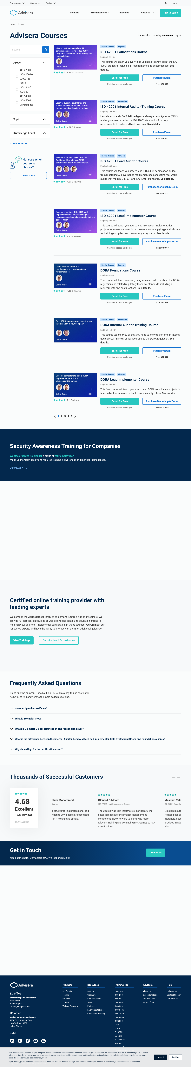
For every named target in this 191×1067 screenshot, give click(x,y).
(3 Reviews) (74, 291)
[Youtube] (35, 1041)
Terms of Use (148, 1002)
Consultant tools (150, 995)
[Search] (166, 3)
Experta (66, 1002)
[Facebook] (28, 1041)
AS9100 (118, 1043)
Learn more (28, 175)
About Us (147, 991)
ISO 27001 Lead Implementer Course (67, 804)
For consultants (121, 1047)
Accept (161, 1057)
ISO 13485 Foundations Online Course (41, 711)
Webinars (91, 995)
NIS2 (117, 1025)
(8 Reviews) (74, 236)
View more (16, 468)
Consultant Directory (96, 1013)
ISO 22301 (119, 1021)
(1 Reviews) (73, 400)
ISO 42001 (119, 995)
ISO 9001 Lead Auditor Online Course (40, 934)
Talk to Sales (170, 12)
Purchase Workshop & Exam (162, 186)
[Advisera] (21, 985)
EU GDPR (25, 78)
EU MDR (118, 1036)
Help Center (172, 991)
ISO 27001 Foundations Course (131, 804)
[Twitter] (20, 1041)
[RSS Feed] (43, 1041)
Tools (89, 1002)
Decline (175, 1057)
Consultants (26, 104)
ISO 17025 (119, 1013)
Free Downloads (94, 999)
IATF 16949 (120, 1039)
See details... (154, 124)
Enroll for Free (120, 77)
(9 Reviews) (74, 182)
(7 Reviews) (74, 127)
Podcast (91, 1006)
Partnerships (172, 999)
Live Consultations (95, 1010)
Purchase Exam (162, 77)
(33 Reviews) (75, 73)
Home (12, 24)
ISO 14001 (25, 96)
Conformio (67, 991)
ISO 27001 (25, 70)
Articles (90, 991)
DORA (23, 83)
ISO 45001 (25, 100)
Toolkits (66, 995)
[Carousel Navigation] (176, 777)
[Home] (22, 13)
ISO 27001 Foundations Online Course (41, 599)
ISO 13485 (25, 87)
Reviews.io (22, 821)
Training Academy (70, 1006)
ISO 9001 (25, 91)
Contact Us (35, 3)
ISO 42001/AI (27, 74)
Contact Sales (149, 999)
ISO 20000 (119, 1017)
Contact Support (174, 995)
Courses (66, 999)
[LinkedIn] (12, 1041)
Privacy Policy (41, 1058)
